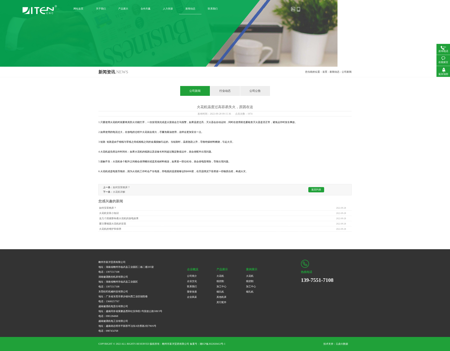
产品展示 (222, 269)
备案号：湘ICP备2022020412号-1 (207, 344)
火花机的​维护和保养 (109, 229)
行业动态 (225, 90)
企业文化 (192, 281)
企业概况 (192, 269)
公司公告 (255, 90)
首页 (324, 72)
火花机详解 (119, 192)
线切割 (220, 281)
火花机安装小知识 (108, 213)
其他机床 (221, 297)
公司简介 (192, 276)
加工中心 (221, 286)
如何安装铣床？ (121, 187)
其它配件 (221, 302)
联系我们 (192, 286)
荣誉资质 (192, 291)
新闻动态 (334, 72)
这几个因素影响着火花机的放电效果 (118, 218)
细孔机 (220, 291)
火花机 (220, 276)
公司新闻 (347, 72)
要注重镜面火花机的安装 (112, 223)
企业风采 (192, 297)
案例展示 (251, 269)
